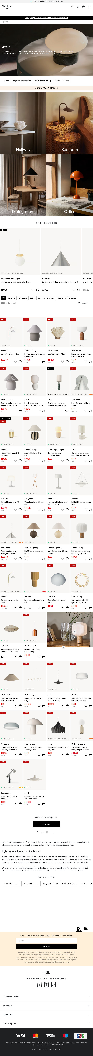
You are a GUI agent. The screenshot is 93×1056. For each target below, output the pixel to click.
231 (47, 832)
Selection (7, 1006)
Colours (41, 298)
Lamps (6, 81)
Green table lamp (30, 883)
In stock (11, 298)
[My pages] (72, 7)
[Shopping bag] (84, 7)
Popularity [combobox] (84, 303)
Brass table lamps (11, 883)
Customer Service (11, 997)
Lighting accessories (22, 81)
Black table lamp (69, 883)
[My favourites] (78, 7)
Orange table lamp (50, 883)
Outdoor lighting (62, 81)
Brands (32, 298)
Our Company (9, 1023)
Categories (22, 298)
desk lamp (62, 868)
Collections (62, 298)
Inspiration (7, 1015)
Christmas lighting (43, 81)
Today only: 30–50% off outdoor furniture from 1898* (46, 18)
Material (50, 298)
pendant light (32, 868)
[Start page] (6, 7)
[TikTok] (53, 984)
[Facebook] (39, 984)
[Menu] (90, 7)
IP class (72, 298)
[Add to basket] (37, 289)
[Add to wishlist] (33, 289)
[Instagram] (46, 984)
